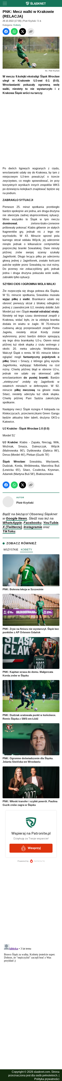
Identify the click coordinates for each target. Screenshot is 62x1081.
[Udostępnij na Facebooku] (6, 31)
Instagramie (33, 527)
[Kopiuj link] (30, 31)
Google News (16, 518)
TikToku (9, 531)
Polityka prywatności (46, 1079)
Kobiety (17, 25)
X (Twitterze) (12, 527)
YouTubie (50, 522)
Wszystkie (10, 549)
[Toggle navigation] (5, 3)
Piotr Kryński (29, 21)
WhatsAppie (12, 522)
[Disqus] (31, 986)
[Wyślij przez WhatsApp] (14, 31)
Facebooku (33, 522)
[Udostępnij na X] (22, 31)
